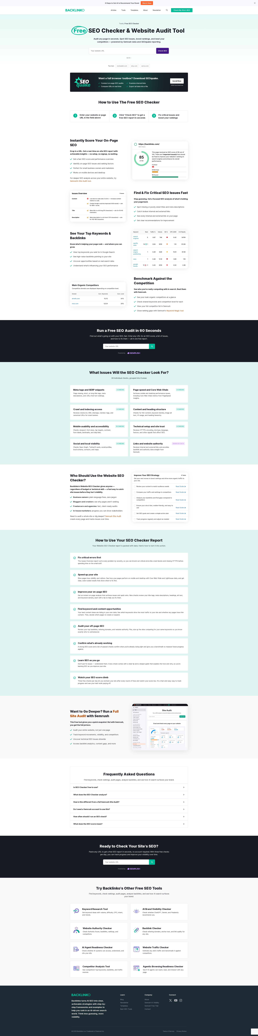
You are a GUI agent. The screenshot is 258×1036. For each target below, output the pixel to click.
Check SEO (162, 51)
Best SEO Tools (126, 1009)
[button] (129, 787)
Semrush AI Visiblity (152, 1003)
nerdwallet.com (122, 66)
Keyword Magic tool (175, 311)
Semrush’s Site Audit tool (80, 181)
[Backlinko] (75, 10)
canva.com (145, 66)
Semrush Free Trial (151, 1006)
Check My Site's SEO (181, 10)
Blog (122, 999)
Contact (148, 1009)
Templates (134, 10)
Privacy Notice (181, 1031)
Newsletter (157, 10)
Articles (113, 10)
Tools (123, 10)
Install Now (177, 81)
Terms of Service (168, 1031)
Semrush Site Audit (113, 516)
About (145, 10)
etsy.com (134, 66)
